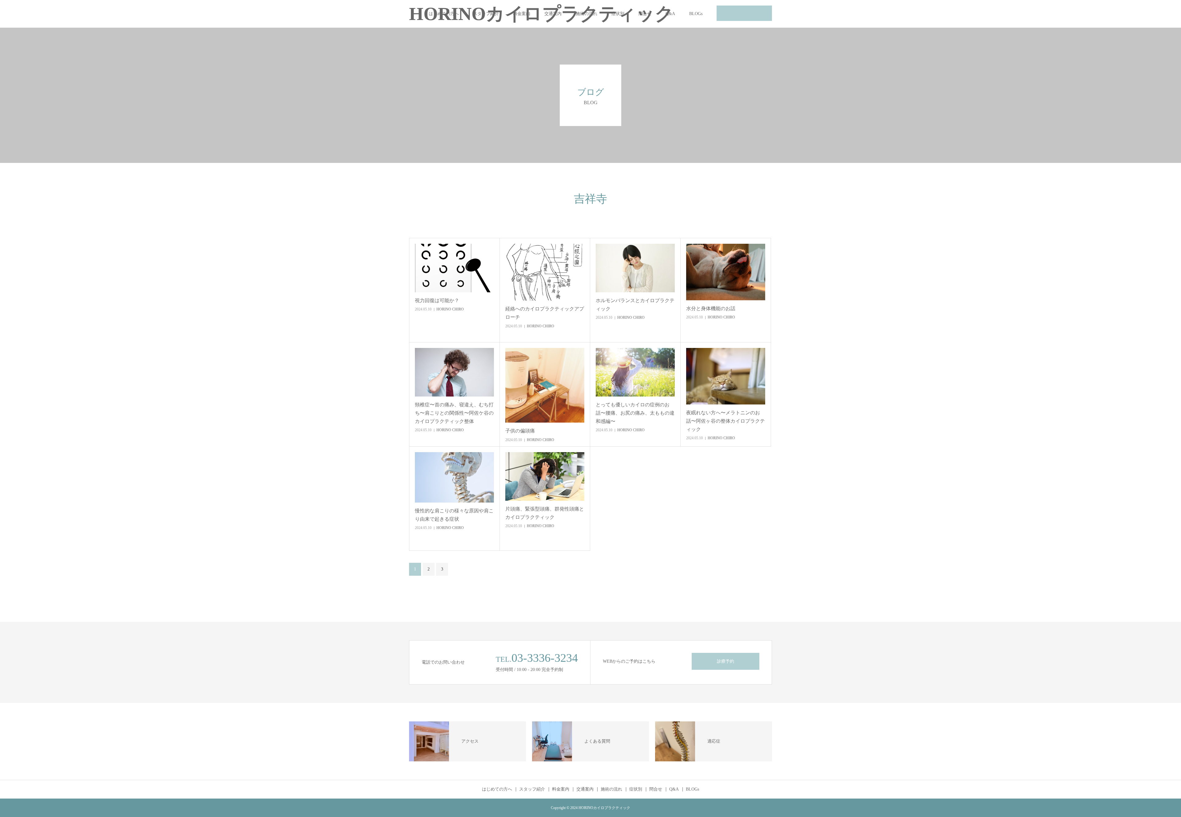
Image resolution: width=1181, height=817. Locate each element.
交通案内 (553, 13)
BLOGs (695, 13)
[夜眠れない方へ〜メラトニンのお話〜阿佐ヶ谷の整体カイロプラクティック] (725, 376)
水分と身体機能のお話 (710, 308)
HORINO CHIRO (450, 309)
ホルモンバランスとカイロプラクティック (635, 304)
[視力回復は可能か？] (454, 268)
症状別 (617, 13)
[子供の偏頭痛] (544, 385)
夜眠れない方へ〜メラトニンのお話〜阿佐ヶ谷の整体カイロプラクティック (725, 421)
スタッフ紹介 (486, 13)
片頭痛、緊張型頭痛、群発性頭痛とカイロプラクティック (544, 513)
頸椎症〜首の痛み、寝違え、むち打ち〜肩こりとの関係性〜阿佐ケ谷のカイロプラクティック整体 (454, 413)
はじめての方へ (444, 13)
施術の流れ (586, 13)
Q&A (670, 13)
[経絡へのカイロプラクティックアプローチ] (544, 272)
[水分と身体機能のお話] (725, 272)
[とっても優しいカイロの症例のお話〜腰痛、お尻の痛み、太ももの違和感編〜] (635, 372)
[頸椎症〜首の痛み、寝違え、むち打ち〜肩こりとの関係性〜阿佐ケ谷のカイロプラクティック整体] (454, 372)
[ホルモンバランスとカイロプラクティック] (635, 268)
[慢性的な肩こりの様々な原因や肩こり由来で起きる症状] (454, 477)
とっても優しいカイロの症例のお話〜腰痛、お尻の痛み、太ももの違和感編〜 (635, 413)
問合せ (644, 13)
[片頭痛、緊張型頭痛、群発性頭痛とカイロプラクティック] (544, 476)
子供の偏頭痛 (520, 430)
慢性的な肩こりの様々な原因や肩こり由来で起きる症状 (454, 515)
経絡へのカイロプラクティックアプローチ (544, 313)
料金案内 (521, 13)
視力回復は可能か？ (437, 300)
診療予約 (725, 661)
